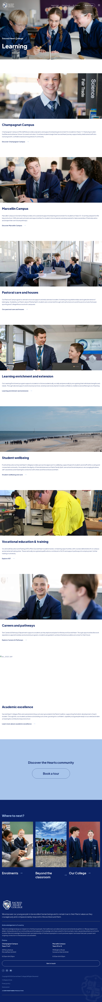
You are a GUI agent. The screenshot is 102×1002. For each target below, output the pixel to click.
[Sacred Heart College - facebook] (3, 970)
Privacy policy (6, 983)
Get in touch (66, 5)
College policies (7, 980)
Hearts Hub (55, 5)
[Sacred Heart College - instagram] (7, 970)
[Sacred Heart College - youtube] (11, 970)
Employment (6, 987)
